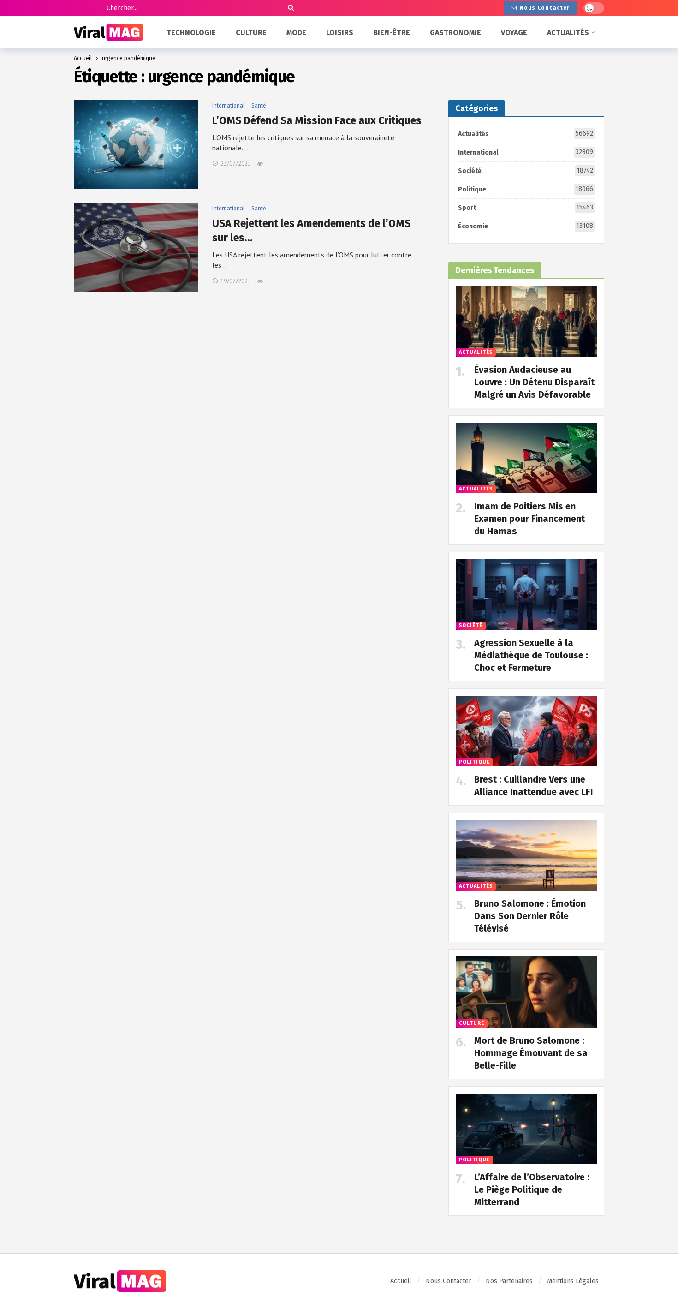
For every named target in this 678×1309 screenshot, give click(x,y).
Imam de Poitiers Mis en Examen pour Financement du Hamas (529, 519)
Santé (258, 105)
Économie (525, 226)
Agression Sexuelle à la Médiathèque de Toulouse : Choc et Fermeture (531, 655)
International (228, 105)
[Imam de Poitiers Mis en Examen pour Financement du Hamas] (526, 458)
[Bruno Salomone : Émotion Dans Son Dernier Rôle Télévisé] (526, 855)
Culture (471, 1023)
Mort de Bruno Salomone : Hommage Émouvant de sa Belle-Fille (531, 1053)
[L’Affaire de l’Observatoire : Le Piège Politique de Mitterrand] (526, 1129)
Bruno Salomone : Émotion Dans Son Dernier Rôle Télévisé (530, 916)
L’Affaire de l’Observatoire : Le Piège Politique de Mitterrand (531, 1189)
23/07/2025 (235, 163)
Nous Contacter (544, 8)
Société (525, 171)
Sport (525, 207)
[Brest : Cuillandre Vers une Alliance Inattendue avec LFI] (526, 731)
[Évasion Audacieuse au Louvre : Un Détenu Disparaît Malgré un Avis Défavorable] (526, 321)
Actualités (525, 134)
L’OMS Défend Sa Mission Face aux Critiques (317, 120)
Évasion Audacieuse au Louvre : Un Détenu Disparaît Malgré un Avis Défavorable (534, 382)
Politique (525, 189)
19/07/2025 (235, 281)
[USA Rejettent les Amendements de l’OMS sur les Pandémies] (136, 247)
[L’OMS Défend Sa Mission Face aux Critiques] (136, 144)
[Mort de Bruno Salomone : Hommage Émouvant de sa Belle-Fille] (526, 991)
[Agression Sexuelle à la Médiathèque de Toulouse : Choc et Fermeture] (526, 594)
